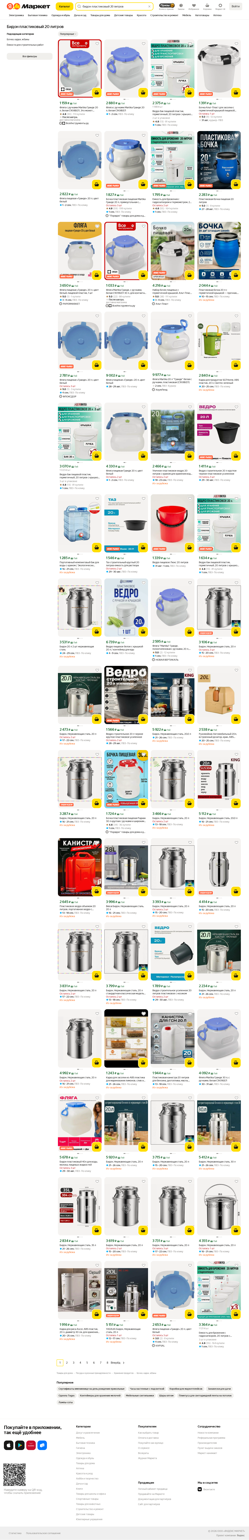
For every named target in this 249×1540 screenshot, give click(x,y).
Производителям (207, 1443)
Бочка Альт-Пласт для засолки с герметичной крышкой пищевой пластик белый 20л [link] (217, 109)
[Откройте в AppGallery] (31, 1449)
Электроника (83, 1453)
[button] (68, 34)
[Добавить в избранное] (97, 43)
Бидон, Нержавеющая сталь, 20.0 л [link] (171, 734)
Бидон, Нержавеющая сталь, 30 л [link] (217, 1161)
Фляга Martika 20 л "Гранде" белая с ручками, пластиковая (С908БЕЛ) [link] (172, 381)
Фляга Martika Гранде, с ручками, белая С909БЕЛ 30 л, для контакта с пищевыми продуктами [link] (126, 291)
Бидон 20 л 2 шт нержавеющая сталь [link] (77, 648)
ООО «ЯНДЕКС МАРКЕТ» (231, 1531)
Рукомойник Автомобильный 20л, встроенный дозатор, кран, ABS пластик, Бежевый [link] (218, 736)
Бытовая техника (85, 1443)
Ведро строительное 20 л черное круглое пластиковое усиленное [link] (124, 735)
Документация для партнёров (154, 1499)
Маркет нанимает (207, 1453)
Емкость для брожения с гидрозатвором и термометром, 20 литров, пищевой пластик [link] (172, 201)
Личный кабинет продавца (152, 1489)
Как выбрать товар (148, 1432)
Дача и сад (82, 1483)
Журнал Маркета (147, 1458)
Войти (236, 6)
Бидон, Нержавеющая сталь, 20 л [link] (217, 646)
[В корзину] (97, 93)
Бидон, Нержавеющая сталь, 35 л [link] (78, 1245)
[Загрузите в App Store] (8, 1449)
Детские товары (85, 1514)
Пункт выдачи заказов (210, 1448)
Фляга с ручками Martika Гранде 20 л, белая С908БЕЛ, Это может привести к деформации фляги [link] (79, 109)
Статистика (15, 1533)
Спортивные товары (87, 1499)
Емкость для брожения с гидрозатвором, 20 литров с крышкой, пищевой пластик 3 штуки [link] (218, 1334)
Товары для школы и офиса (91, 1493)
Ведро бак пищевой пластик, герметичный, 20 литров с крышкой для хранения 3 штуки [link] (79, 476)
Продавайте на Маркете (151, 1494)
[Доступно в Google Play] (20, 1449)
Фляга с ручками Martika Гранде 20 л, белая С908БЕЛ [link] (125, 109)
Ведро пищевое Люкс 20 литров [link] (170, 562)
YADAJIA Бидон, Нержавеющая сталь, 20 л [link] (123, 1330)
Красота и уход (84, 1473)
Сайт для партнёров (149, 1504)
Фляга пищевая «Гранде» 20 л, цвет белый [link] (79, 200)
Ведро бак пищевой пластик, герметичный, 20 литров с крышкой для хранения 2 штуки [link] (172, 113)
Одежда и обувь (85, 1458)
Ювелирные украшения (89, 1519)
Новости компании (208, 1432)
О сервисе (144, 1448)
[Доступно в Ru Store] (42, 1449)
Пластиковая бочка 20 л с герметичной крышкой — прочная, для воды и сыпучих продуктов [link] (218, 291)
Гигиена (80, 1448)
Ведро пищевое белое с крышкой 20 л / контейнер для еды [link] (124, 648)
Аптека (80, 1468)
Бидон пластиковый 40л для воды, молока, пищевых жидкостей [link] (79, 1163)
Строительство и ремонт (90, 1509)
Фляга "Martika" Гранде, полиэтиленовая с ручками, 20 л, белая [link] (170, 647)
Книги (79, 1488)
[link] (92, 1388)
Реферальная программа (211, 1437)
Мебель (80, 1437)
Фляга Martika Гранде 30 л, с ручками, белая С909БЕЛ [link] (214, 1079)
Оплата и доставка (148, 1437)
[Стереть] (149, 6)
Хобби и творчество (87, 1478)
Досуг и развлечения (88, 1432)
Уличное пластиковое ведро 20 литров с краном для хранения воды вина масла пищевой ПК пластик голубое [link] (172, 472)
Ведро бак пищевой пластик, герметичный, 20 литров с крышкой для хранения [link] (219, 564)
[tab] (16, 16)
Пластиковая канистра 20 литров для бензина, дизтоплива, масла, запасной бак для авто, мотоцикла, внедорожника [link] (171, 1079)
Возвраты (143, 1453)
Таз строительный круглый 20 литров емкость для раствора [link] (122, 564)
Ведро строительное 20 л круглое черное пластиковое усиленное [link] (218, 472)
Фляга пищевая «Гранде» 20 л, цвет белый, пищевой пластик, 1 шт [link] (79, 291)
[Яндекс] (240, 1535)
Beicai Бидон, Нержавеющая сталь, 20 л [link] (125, 908)
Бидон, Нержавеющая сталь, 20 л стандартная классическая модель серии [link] (125, 992)
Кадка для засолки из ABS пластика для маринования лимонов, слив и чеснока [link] (125, 1079)
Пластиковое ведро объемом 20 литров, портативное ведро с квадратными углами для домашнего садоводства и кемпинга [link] (80, 908)
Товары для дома (85, 1463)
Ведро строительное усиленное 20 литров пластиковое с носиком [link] (172, 992)
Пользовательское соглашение (43, 1533)
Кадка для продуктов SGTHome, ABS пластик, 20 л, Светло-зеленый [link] (219, 381)
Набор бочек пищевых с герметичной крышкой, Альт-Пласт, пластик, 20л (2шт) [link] (172, 291)
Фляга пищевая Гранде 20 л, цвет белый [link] (124, 472)
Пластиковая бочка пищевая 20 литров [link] (216, 201)
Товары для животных (88, 1504)
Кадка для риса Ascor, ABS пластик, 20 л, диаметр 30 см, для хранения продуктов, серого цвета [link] (79, 1331)
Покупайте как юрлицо (150, 1443)
